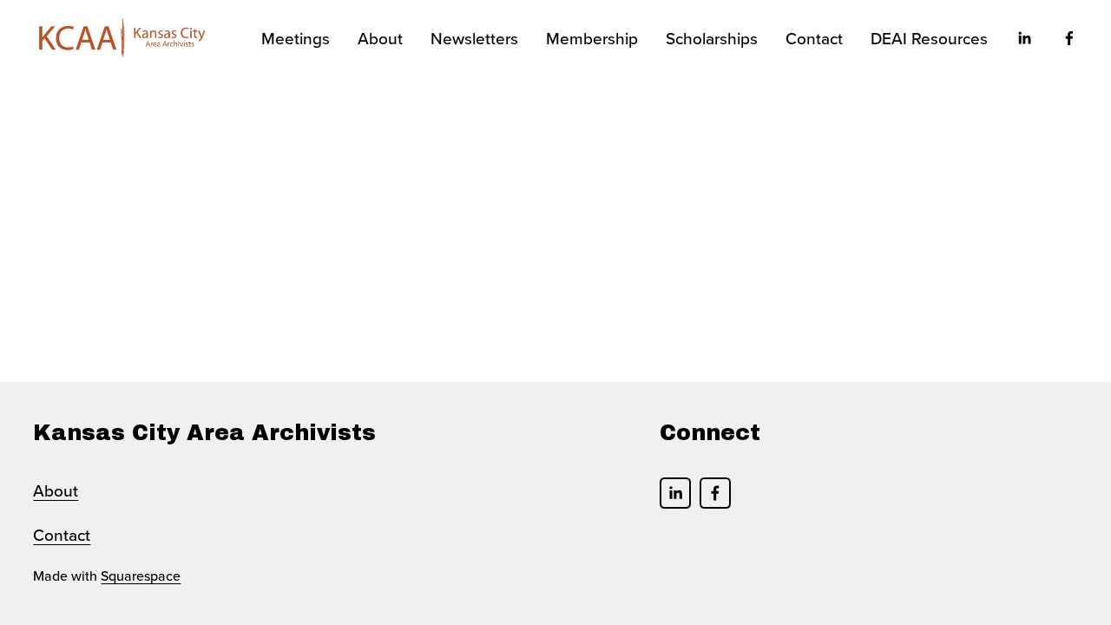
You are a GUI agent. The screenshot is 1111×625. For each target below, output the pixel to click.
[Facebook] (1069, 38)
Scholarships (712, 37)
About (55, 490)
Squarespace (141, 575)
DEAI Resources (929, 37)
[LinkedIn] (1024, 38)
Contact (814, 37)
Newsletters (474, 37)
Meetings (295, 37)
